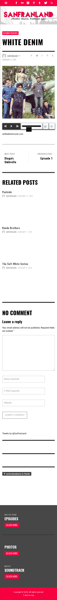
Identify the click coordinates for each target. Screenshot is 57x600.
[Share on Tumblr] (53, 55)
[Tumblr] (40, 3)
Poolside (7, 192)
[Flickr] (22, 3)
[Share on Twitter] (37, 55)
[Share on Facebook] (31, 55)
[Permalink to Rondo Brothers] (28, 247)
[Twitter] (45, 3)
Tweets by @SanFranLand (14, 434)
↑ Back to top (28, 595)
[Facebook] (16, 3)
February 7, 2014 (25, 232)
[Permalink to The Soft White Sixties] (28, 283)
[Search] (6, 3)
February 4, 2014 (9, 59)
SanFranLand (12, 55)
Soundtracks (10, 33)
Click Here (11, 525)
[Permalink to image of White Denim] (28, 92)
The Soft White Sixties (15, 264)
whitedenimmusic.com (12, 134)
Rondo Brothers (11, 228)
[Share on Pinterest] (47, 55)
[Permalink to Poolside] (28, 212)
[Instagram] (28, 3)
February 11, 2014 (25, 196)
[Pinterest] (34, 3)
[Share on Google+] (42, 55)
